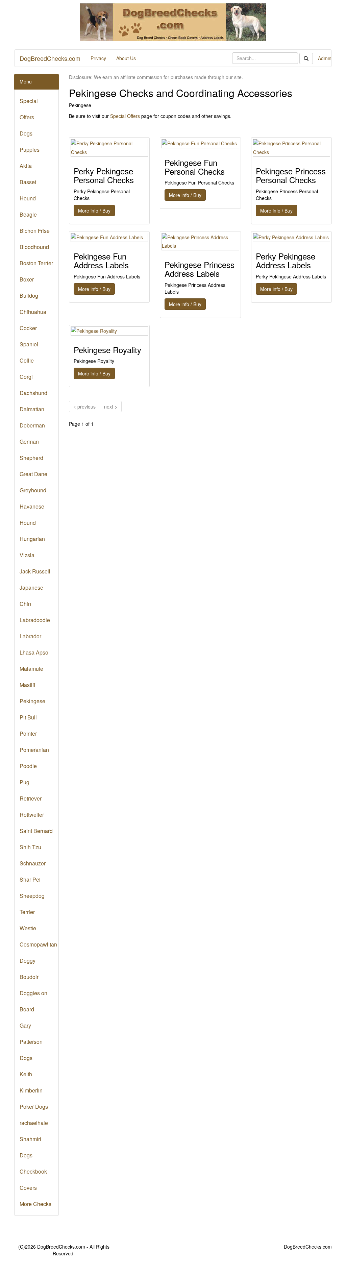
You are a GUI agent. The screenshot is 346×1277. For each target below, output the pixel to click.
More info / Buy (94, 210)
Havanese (32, 506)
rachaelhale (34, 1123)
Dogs (26, 133)
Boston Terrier (36, 263)
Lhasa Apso (34, 652)
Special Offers (125, 116)
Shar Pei (30, 879)
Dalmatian (32, 409)
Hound (28, 522)
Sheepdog (32, 896)
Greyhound (33, 490)
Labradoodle (35, 620)
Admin (324, 58)
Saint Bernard (36, 831)
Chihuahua (33, 312)
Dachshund (33, 393)
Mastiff (27, 685)
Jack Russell (35, 571)
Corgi (26, 376)
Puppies (30, 149)
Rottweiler (32, 814)
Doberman (32, 425)
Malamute (31, 668)
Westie (28, 928)
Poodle (28, 766)
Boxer (27, 279)
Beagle (28, 214)
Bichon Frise (35, 231)
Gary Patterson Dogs (31, 1042)
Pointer (28, 733)
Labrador (30, 636)
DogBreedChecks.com (50, 58)
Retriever (31, 798)
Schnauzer (33, 863)
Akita (26, 166)
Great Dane (33, 474)
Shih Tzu (30, 847)
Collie (27, 360)
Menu (26, 81)
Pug (24, 782)
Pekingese (32, 701)
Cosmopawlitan (38, 944)
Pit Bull (28, 717)
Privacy (98, 58)
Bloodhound (34, 247)
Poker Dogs (34, 1106)
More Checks (35, 1204)
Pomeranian (34, 750)
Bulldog (29, 295)
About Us (126, 58)
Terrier (27, 912)
